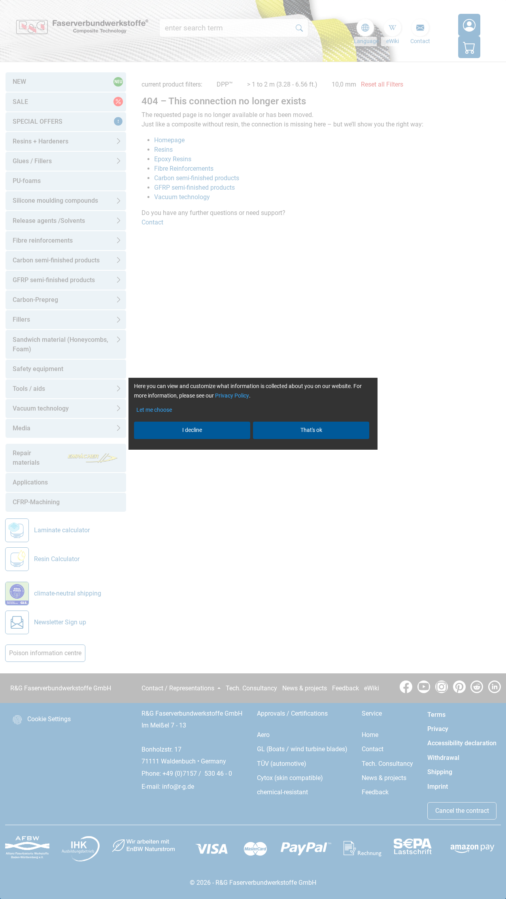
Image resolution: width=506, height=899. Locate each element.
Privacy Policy (232, 395)
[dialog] (253, 449)
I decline (192, 430)
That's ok (311, 430)
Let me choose (154, 410)
